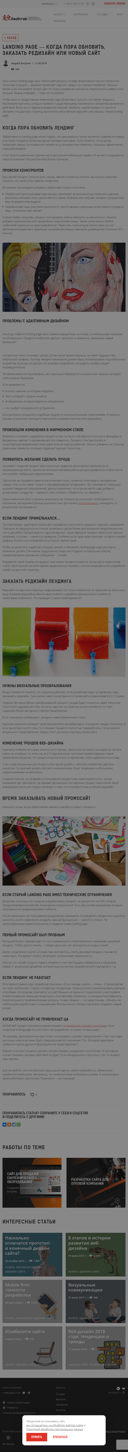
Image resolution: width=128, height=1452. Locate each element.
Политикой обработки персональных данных (54, 1429)
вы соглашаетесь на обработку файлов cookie (54, 1425)
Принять (36, 1437)
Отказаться (60, 1437)
